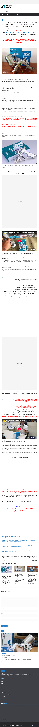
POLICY (13, 14)
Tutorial (3, 688)
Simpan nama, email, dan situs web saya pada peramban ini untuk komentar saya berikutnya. (18, 623)
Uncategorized (4, 653)
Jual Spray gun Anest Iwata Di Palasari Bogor (21, 32)
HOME (5, 14)
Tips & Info (3, 686)
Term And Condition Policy (6, 694)
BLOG (8, 14)
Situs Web (2, 617)
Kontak (18, 14)
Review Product (4, 684)
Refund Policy (4, 696)
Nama (2, 608)
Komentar (3, 595)
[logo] (2, 673)
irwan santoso (9, 657)
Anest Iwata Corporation (5, 717)
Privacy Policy (4, 692)
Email (2, 613)
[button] (9, 14)
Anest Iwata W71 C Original (9, 655)
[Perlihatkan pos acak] (37, 14)
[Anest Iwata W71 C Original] (19, 642)
